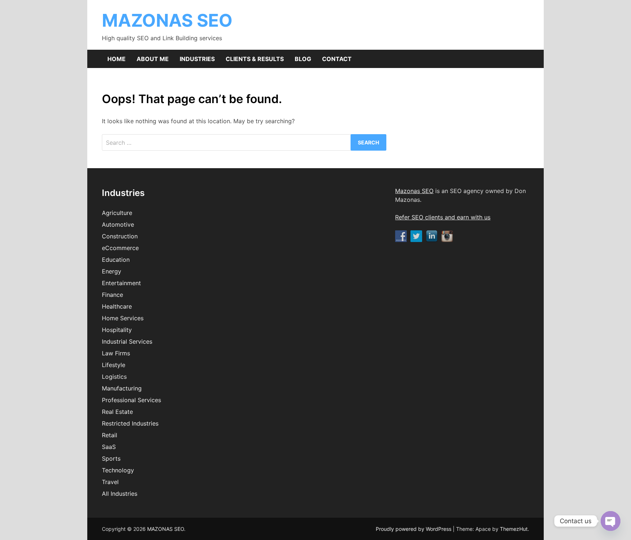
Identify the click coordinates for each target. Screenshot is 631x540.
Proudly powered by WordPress (414, 529)
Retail (109, 435)
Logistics (114, 376)
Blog (303, 59)
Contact (337, 59)
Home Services (123, 318)
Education (116, 259)
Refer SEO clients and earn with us (442, 217)
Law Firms (116, 353)
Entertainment (121, 283)
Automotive (118, 224)
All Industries (119, 493)
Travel (110, 482)
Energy (111, 271)
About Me (153, 59)
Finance (112, 294)
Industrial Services (127, 341)
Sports (111, 458)
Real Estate (117, 411)
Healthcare (117, 306)
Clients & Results (255, 59)
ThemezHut (514, 529)
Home (116, 59)
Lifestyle (113, 365)
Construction (120, 236)
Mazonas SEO (414, 191)
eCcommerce (120, 248)
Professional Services (131, 400)
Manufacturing (122, 388)
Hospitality (117, 329)
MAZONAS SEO (167, 20)
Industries (197, 59)
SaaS (109, 446)
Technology (118, 470)
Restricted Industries (130, 423)
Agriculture (117, 212)
